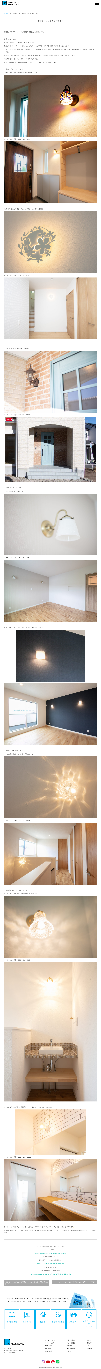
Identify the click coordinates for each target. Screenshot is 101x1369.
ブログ (89, 1340)
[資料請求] (98, 1337)
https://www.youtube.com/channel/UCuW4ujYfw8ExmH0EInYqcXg (50, 1274)
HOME (6, 13)
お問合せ (89, 1348)
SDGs (89, 1345)
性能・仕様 (48, 1345)
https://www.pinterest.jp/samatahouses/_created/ (50, 1253)
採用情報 (69, 1345)
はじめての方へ (50, 1340)
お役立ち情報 (71, 1340)
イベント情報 (71, 1348)
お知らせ (69, 1351)
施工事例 (48, 1348)
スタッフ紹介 (71, 1343)
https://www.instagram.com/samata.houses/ (50, 1263)
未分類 (15, 13)
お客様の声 (48, 1351)
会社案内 (89, 1343)
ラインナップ (49, 1343)
